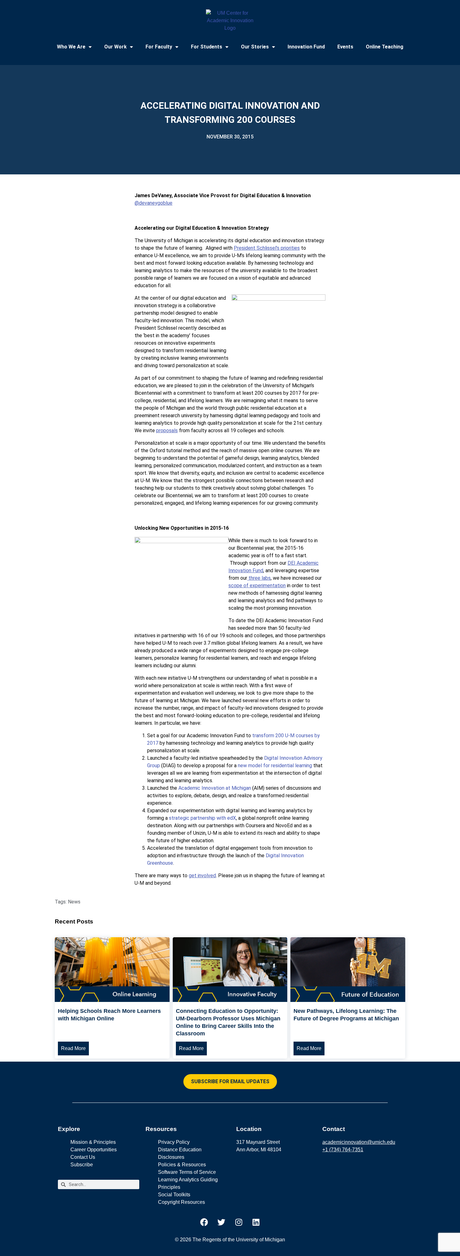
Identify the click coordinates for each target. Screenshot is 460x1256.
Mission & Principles (93, 1142)
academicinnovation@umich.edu (358, 1142)
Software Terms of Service (187, 1172)
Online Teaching (384, 47)
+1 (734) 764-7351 (342, 1149)
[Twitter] (221, 1222)
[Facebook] (204, 1222)
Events (345, 47)
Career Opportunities (93, 1149)
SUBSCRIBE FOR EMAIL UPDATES (230, 1081)
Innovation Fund (306, 47)
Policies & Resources (182, 1164)
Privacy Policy (174, 1142)
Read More (73, 1048)
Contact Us (82, 1157)
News (74, 902)
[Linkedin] (256, 1222)
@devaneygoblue (153, 203)
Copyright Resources (181, 1202)
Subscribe (81, 1164)
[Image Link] (112, 1000)
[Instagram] (239, 1222)
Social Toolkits (174, 1194)
